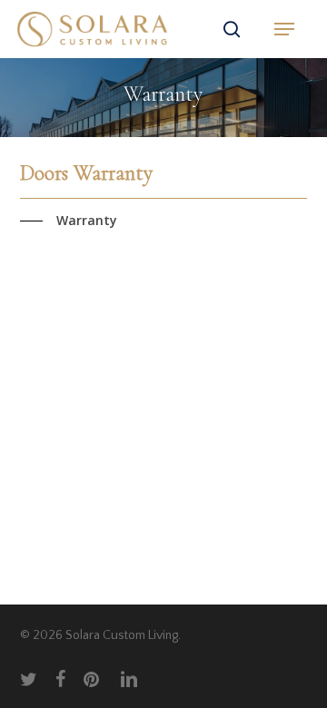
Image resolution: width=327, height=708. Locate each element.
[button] (284, 29)
